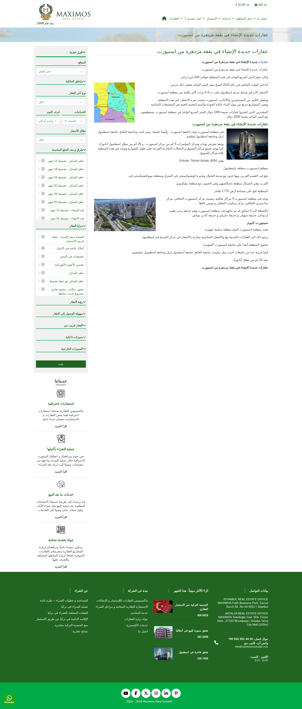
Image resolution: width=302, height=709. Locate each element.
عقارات (263, 62)
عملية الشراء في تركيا (74, 606)
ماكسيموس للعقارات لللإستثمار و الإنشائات (122, 600)
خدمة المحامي (139, 612)
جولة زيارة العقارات (136, 619)
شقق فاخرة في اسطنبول (193, 652)
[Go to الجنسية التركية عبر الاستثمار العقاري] (163, 607)
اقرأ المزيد (61, 426)
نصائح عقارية (80, 631)
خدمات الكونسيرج (137, 625)
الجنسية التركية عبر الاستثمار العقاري (191, 607)
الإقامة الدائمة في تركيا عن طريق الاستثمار (62, 619)
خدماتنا (226, 18)
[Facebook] (136, 693)
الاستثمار (212, 18)
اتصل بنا (262, 18)
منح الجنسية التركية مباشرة (71, 625)
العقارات (174, 18)
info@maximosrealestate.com (251, 646)
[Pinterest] (176, 693)
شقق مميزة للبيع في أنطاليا (192, 630)
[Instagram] (156, 693)
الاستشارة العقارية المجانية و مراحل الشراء (122, 606)
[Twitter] (146, 693)
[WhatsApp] (9, 699)
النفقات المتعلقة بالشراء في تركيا (68, 612)
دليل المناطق (244, 18)
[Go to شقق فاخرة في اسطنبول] (163, 655)
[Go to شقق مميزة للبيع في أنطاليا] (163, 633)
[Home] (164, 18)
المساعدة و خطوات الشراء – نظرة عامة (64, 600)
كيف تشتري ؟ (192, 18)
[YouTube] (125, 693)
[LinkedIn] (166, 693)
